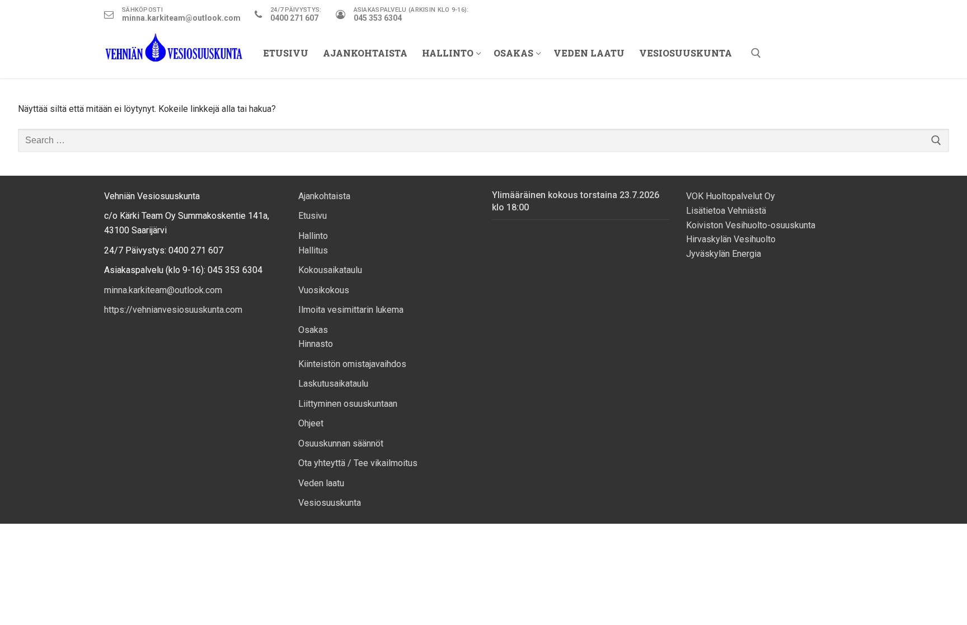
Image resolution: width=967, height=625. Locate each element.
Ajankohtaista (324, 196)
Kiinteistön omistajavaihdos (352, 364)
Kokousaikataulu (330, 270)
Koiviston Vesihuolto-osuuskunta (750, 225)
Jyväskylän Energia (723, 253)
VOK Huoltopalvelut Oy (730, 196)
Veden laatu (321, 483)
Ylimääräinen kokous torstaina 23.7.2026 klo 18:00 (575, 201)
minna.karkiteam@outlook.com (163, 290)
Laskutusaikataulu (333, 383)
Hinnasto (315, 344)
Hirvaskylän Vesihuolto (731, 239)
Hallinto (313, 236)
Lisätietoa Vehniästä (727, 210)
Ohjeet (310, 423)
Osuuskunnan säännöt (340, 443)
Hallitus (313, 250)
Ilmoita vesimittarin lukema (350, 309)
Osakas (313, 330)
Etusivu (312, 215)
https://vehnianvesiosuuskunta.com (173, 309)
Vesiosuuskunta (329, 502)
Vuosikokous (323, 290)
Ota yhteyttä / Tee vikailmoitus (357, 463)
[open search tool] (756, 53)
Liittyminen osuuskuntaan (347, 403)
